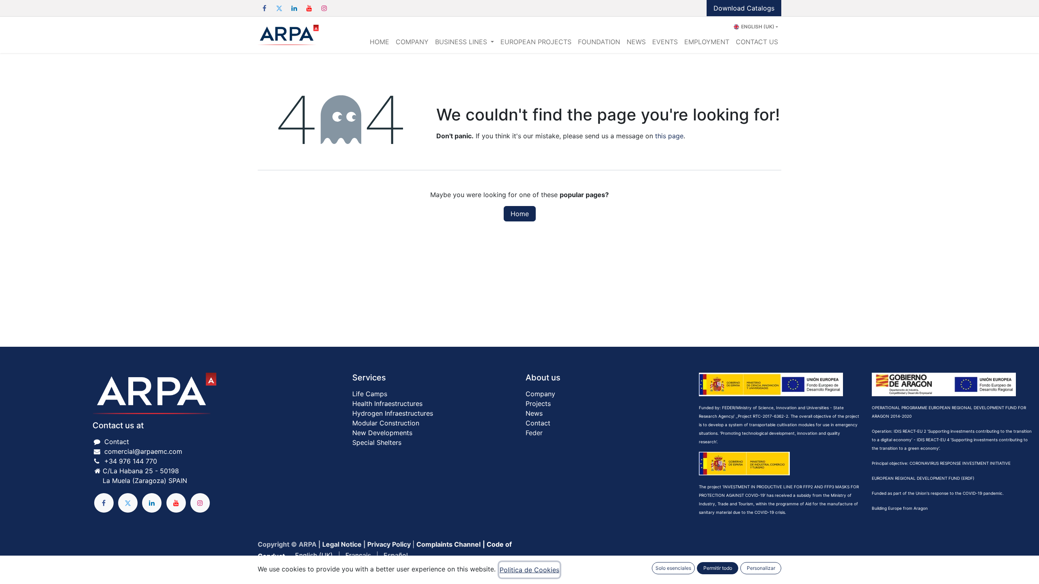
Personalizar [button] (761, 568)
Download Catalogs (744, 8)
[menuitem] (379, 42)
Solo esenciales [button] (673, 568)
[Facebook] (264, 8)
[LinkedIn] (294, 8)
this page (669, 136)
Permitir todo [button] (717, 568)
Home (520, 214)
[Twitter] (279, 8)
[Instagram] (324, 8)
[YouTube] (309, 8)
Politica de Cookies (529, 570)
